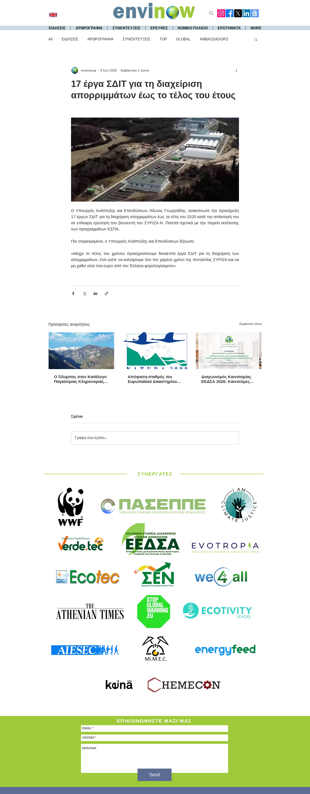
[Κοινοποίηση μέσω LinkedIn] (95, 293)
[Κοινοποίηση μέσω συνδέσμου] (106, 293)
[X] (238, 13)
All (50, 39)
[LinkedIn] (246, 13)
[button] (256, 39)
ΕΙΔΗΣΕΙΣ (70, 39)
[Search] (211, 13)
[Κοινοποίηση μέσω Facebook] (73, 293)
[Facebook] (230, 13)
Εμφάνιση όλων (250, 323)
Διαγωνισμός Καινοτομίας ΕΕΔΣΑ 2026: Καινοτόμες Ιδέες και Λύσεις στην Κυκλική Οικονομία (226, 379)
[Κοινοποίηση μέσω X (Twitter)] (84, 293)
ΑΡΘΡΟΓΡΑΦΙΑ (100, 39)
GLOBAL (183, 39)
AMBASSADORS (214, 39)
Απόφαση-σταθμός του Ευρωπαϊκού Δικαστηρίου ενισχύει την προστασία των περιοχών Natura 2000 (155, 379)
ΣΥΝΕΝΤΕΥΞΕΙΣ (136, 39)
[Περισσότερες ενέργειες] (236, 70)
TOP (163, 39)
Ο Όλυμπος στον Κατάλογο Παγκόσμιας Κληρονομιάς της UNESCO (80, 379)
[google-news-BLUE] (255, 13)
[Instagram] (221, 13)
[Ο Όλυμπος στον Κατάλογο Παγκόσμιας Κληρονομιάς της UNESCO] (81, 350)
